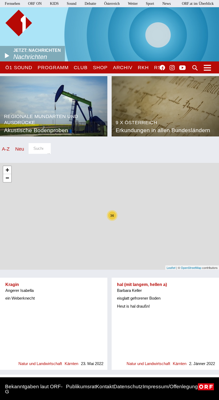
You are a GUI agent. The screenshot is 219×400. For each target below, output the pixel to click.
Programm (53, 67)
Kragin (12, 284)
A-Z (6, 149)
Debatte (90, 4)
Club (81, 67)
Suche (195, 67)
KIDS (54, 4)
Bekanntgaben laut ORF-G (33, 389)
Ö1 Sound (18, 67)
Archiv (122, 67)
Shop (100, 67)
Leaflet (171, 267)
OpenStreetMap (191, 267)
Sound (71, 4)
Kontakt (105, 386)
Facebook (162, 67)
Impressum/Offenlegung (170, 386)
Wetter (133, 4)
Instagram (172, 67)
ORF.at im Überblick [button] (198, 4)
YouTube (182, 68)
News (166, 4)
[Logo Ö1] (18, 23)
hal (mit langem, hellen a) (142, 284)
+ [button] (7, 170)
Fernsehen (12, 4)
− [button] (7, 178)
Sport (150, 4)
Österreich (112, 4)
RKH (143, 67)
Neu (19, 149)
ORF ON (35, 4)
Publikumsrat (81, 386)
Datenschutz (128, 386)
